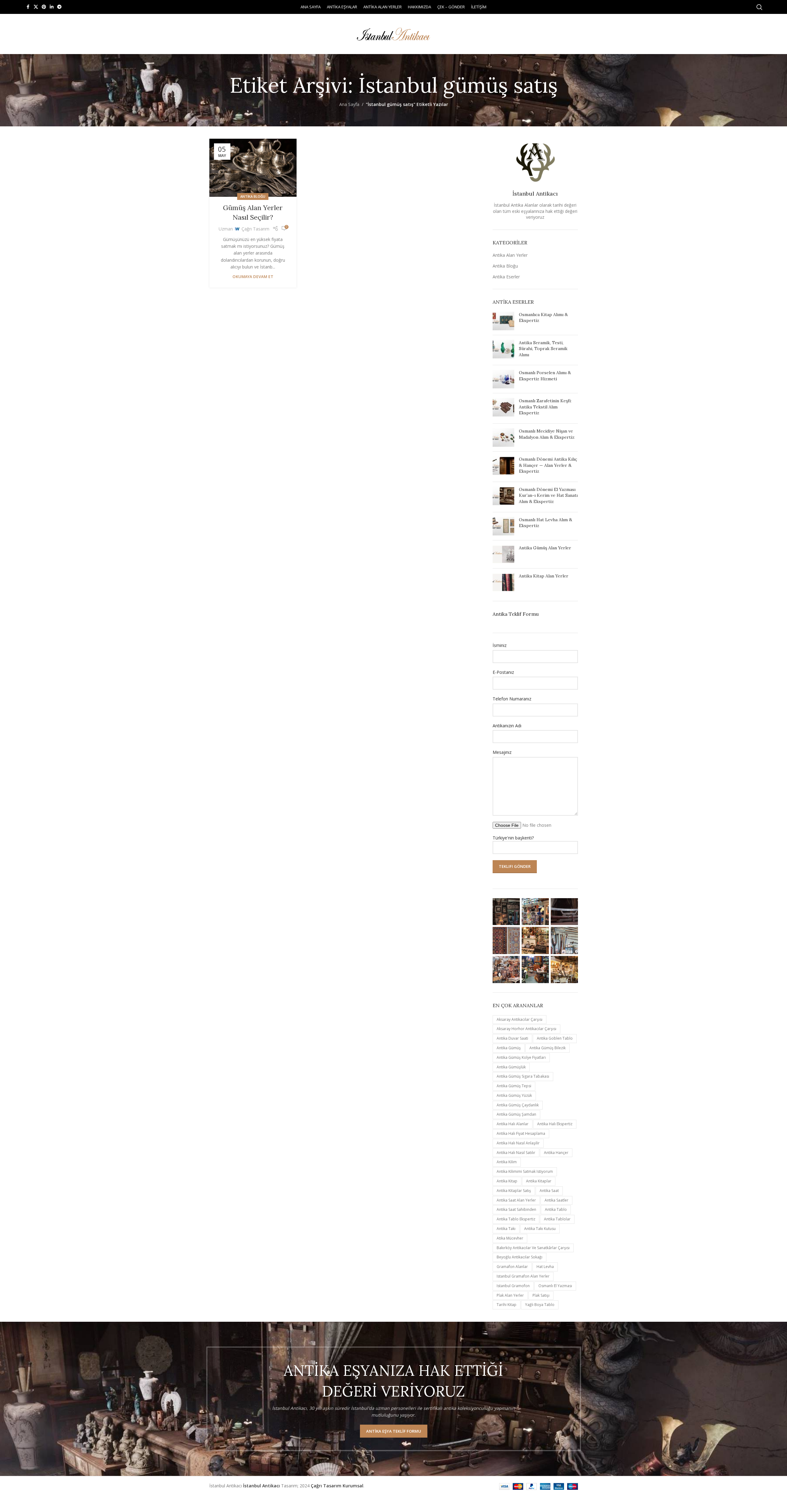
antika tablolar (557, 1219)
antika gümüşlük (511, 1067)
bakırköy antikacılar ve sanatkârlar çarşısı (533, 1247)
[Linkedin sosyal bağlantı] (51, 7)
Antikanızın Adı (507, 726)
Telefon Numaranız (512, 699)
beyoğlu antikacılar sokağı (519, 1257)
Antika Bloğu (252, 196)
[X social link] (36, 7)
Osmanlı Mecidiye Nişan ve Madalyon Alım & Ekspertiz (547, 434)
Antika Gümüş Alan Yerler (545, 548)
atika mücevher (510, 1238)
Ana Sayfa (349, 104)
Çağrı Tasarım (255, 229)
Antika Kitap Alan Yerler (543, 576)
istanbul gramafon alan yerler (523, 1276)
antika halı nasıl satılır (516, 1152)
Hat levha (545, 1266)
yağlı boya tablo (539, 1304)
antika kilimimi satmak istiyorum (525, 1171)
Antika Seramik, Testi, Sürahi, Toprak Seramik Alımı (543, 348)
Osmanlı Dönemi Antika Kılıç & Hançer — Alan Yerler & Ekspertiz (548, 465)
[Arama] (759, 7)
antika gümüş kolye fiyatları (521, 1057)
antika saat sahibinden (516, 1209)
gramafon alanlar (512, 1266)
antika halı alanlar (512, 1123)
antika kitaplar (538, 1181)
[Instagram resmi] (506, 911)
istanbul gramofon (513, 1285)
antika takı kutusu (540, 1228)
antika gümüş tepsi (514, 1085)
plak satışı (541, 1295)
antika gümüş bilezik (547, 1047)
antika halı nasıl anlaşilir (518, 1143)
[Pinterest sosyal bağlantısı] (44, 7)
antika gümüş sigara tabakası (523, 1076)
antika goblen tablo (555, 1038)
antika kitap (507, 1181)
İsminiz (500, 645)
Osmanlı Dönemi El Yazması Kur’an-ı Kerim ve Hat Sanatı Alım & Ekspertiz (548, 495)
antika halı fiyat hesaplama (521, 1133)
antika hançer (556, 1152)
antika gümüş (509, 1047)
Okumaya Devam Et (253, 276)
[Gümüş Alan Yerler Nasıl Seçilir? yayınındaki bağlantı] (253, 168)
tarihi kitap (506, 1304)
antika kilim (507, 1161)
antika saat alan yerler (516, 1200)
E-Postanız (503, 672)
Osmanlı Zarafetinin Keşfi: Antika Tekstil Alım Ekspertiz (545, 407)
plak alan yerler (510, 1295)
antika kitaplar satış (514, 1190)
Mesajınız (502, 752)
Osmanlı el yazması (555, 1285)
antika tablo (556, 1209)
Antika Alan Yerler (510, 255)
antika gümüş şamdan (516, 1114)
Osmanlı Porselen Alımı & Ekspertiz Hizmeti (545, 376)
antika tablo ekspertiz (516, 1219)
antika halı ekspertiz (554, 1123)
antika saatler (556, 1200)
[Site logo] (394, 33)
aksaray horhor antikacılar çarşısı (526, 1028)
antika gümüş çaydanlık (518, 1105)
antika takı (506, 1228)
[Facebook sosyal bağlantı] (28, 7)
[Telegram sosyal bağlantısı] (59, 7)
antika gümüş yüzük (514, 1095)
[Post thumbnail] (503, 321)
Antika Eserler (506, 277)
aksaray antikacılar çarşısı (519, 1019)
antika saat (549, 1190)
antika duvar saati (512, 1038)
